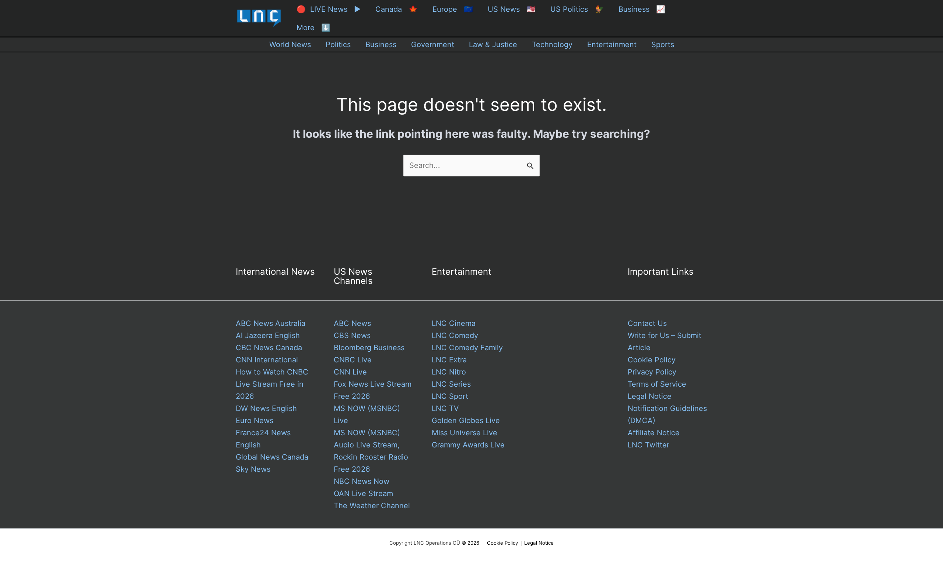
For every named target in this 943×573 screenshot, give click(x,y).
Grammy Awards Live (468, 444)
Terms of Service (657, 384)
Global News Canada (272, 457)
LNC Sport (450, 396)
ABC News (352, 323)
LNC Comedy (455, 335)
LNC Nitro (449, 372)
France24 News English (263, 438)
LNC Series (451, 384)
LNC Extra (449, 359)
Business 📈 (641, 9)
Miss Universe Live (464, 432)
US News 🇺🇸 (512, 9)
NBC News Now (361, 481)
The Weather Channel (372, 505)
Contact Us (647, 323)
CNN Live (350, 372)
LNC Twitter (648, 444)
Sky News (253, 469)
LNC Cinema (454, 323)
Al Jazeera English (268, 335)
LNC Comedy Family (467, 347)
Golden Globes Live (466, 420)
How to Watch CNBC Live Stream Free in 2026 (272, 384)
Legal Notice (650, 396)
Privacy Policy (652, 372)
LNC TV (445, 408)
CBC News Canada (269, 347)
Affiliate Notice (654, 432)
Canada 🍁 (396, 9)
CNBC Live (353, 359)
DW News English (266, 408)
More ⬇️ (313, 27)
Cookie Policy (652, 359)
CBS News (352, 335)
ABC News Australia (270, 323)
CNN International (267, 359)
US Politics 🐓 (577, 9)
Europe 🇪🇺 (452, 9)
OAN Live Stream (363, 493)
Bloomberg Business (369, 347)
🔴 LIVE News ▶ (329, 9)
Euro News (254, 420)
